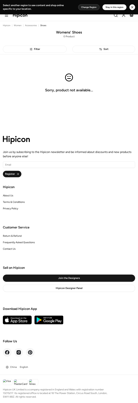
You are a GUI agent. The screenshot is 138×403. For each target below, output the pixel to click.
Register (10, 173)
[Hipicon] (20, 15)
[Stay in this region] (132, 7)
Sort (106, 49)
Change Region (88, 7)
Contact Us (9, 248)
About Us (8, 195)
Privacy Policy (10, 208)
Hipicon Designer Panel (69, 288)
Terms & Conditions (14, 202)
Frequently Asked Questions (19, 242)
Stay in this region (114, 7)
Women (18, 25)
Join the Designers (69, 278)
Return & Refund (12, 235)
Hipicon (6, 25)
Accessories (31, 25)
